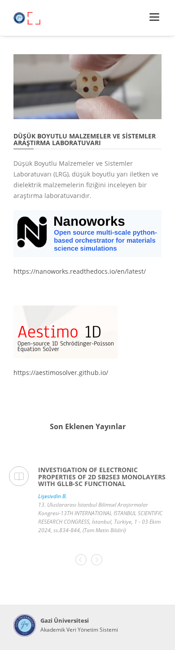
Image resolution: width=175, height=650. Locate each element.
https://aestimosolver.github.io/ (60, 372)
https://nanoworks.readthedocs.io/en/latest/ (79, 271)
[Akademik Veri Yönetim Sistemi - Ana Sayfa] (24, 625)
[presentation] (81, 559)
